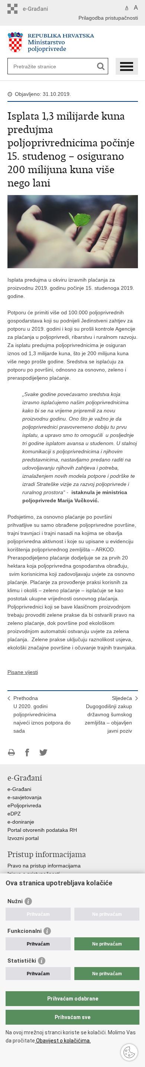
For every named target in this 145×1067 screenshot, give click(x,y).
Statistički (21, 960)
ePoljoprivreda (24, 805)
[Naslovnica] (72, 42)
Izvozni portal (23, 838)
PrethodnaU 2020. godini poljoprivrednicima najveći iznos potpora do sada (42, 714)
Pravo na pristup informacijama (44, 866)
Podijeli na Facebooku (27, 752)
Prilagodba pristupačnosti (108, 18)
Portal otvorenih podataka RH (42, 830)
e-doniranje (20, 822)
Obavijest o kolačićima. (63, 1041)
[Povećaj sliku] (72, 231)
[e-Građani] (39, 9)
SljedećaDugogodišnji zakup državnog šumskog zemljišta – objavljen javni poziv (108, 714)
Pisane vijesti (22, 672)
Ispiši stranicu (11, 752)
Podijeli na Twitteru (43, 752)
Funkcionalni (24, 931)
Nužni (15, 901)
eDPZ (14, 814)
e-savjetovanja (24, 797)
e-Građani (19, 789)
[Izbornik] (127, 66)
